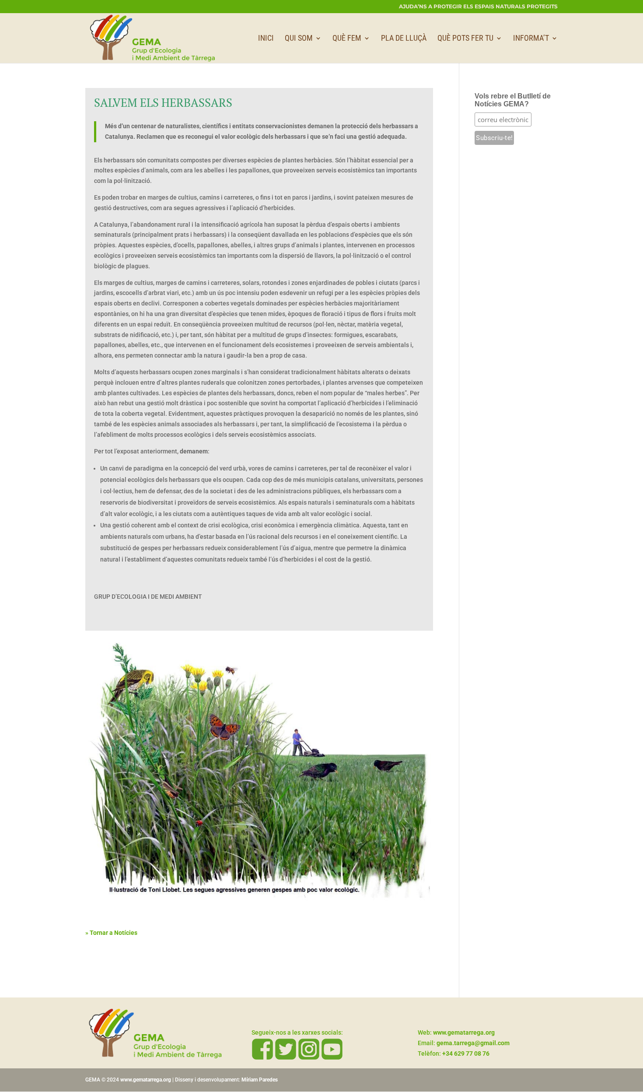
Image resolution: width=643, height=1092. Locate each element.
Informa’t (531, 38)
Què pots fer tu (465, 38)
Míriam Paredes (259, 1080)
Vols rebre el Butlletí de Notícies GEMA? (513, 100)
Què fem (346, 38)
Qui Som (299, 38)
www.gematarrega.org (145, 1080)
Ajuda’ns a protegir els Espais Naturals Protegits (478, 7)
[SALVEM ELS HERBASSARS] (259, 904)
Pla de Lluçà (403, 38)
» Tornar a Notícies (111, 932)
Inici (266, 38)
